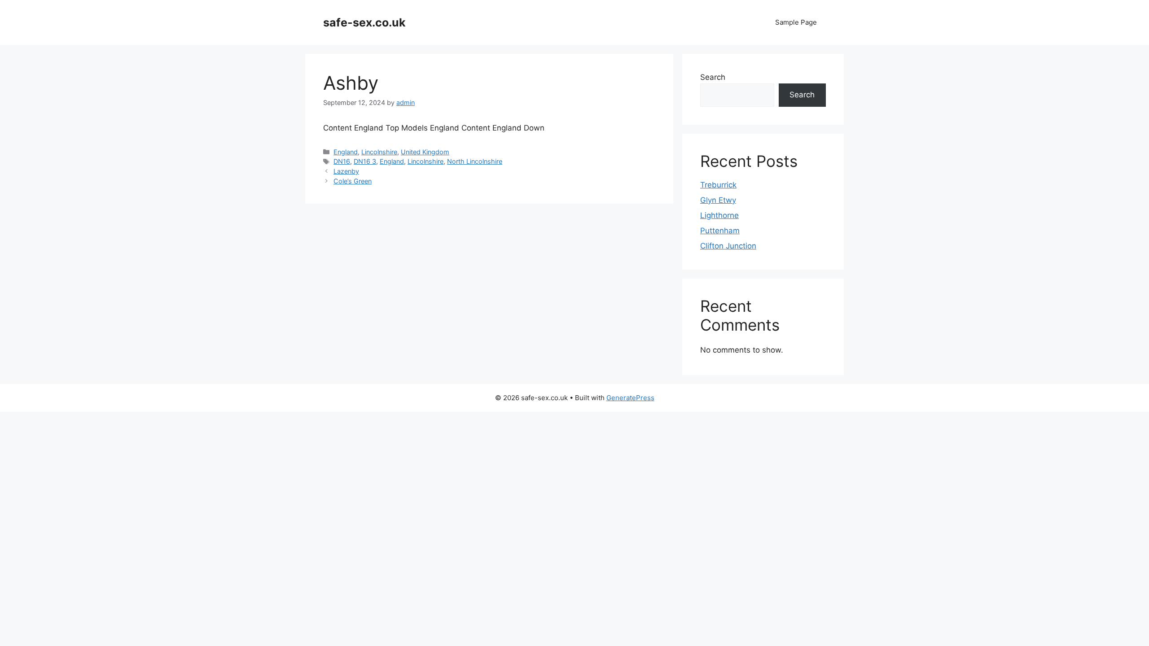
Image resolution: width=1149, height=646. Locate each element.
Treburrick (718, 184)
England (345, 152)
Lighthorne (719, 215)
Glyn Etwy (718, 200)
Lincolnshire (379, 152)
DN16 (341, 161)
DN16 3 (365, 161)
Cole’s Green (352, 181)
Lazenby (346, 171)
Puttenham (720, 230)
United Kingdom (425, 152)
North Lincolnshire (474, 161)
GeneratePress (630, 397)
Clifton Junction (728, 245)
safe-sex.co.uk (364, 22)
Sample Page (796, 22)
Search (712, 77)
